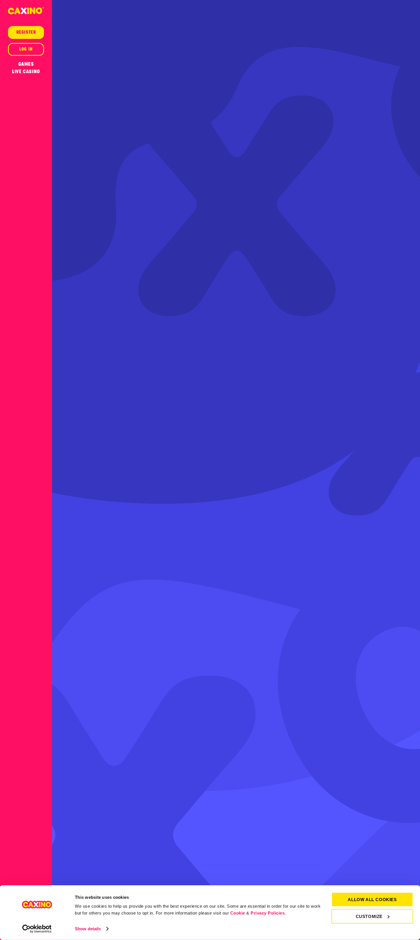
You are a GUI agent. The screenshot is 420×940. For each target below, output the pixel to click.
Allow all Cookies (372, 899)
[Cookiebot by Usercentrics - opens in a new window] (37, 929)
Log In (26, 49)
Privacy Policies (268, 913)
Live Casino (26, 71)
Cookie (237, 913)
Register (26, 32)
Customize (369, 916)
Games (26, 64)
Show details (88, 928)
